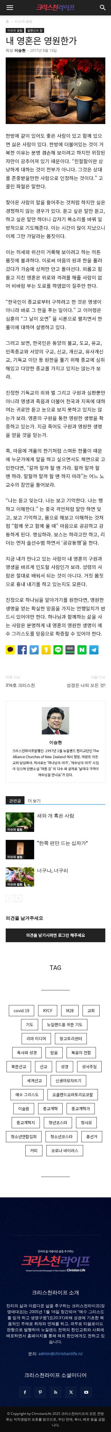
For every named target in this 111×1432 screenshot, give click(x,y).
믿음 (54, 1052)
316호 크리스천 (20, 685)
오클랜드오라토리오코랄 (72, 1094)
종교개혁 (50, 1108)
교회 (91, 1010)
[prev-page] (9, 898)
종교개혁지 (26, 1122)
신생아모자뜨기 (68, 1080)
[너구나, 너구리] (20, 877)
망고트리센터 (71, 1038)
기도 (29, 1024)
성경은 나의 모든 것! (86, 685)
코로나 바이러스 (64, 1150)
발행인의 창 (34, 30)
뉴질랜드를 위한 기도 (65, 1024)
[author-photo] (55, 734)
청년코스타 (58, 1122)
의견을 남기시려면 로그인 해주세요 (55, 935)
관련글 (15, 800)
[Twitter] (71, 1392)
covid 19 (21, 1010)
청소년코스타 (61, 1136)
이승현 (20, 50)
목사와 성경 (27, 1052)
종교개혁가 (80, 1108)
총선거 (91, 1136)
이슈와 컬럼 (23, 21)
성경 (64, 1066)
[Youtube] (86, 1392)
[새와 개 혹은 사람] (20, 822)
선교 (43, 1066)
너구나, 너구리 (52, 870)
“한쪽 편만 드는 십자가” (62, 843)
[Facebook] (24, 1392)
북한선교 (18, 1066)
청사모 (86, 1122)
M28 (70, 1010)
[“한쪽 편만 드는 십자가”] (20, 850)
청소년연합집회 (24, 1136)
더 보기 (34, 800)
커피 (34, 1150)
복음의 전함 (81, 1052)
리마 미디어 (36, 1038)
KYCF (47, 1010)
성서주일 (89, 1066)
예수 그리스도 (27, 1094)
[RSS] (55, 1392)
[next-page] (18, 898)
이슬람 (23, 1108)
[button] (10, 7)
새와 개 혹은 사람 (55, 815)
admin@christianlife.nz (60, 1353)
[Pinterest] (40, 1392)
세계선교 (34, 1080)
